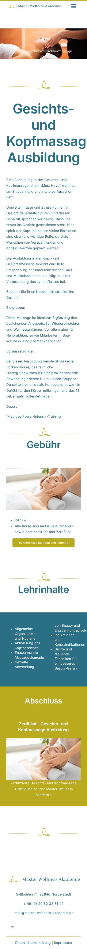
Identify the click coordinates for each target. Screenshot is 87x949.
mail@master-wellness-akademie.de (44, 913)
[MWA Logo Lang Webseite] (33, 5)
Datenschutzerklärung (33, 943)
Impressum (63, 943)
